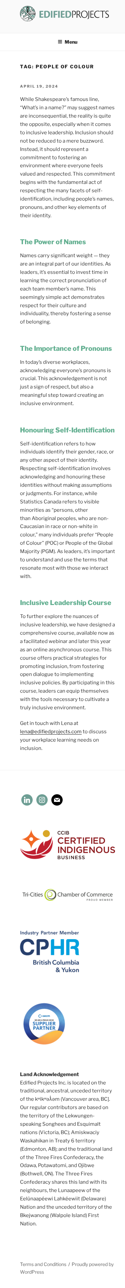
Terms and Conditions (43, 1264)
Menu (71, 42)
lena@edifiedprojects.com (51, 732)
